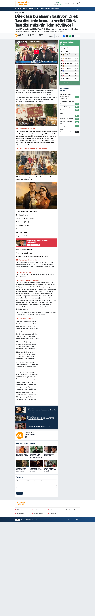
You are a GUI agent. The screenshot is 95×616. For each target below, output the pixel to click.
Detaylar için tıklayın (69, 83)
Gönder (19, 493)
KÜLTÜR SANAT (45, 8)
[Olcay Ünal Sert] (19, 435)
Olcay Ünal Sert (30, 434)
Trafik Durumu (53, 509)
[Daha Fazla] (73, 36)
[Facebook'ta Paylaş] (64, 36)
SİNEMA (36, 8)
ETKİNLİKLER (55, 8)
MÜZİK (31, 8)
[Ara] (77, 8)
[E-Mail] (26, 437)
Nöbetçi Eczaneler (21, 509)
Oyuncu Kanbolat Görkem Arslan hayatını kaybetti (21, 470)
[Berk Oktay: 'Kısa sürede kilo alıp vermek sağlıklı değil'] (36, 449)
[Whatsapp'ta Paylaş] (70, 36)
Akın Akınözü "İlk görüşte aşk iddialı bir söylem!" (36, 470)
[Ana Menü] (79, 8)
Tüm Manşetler (20, 513)
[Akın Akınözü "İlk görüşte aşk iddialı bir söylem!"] (36, 463)
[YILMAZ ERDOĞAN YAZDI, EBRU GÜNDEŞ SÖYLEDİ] (50, 463)
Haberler (17, 12)
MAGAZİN (25, 8)
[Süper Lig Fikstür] (78, 89)
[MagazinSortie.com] (23, 3)
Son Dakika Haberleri (38, 513)
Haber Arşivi (53, 513)
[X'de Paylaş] (67, 36)
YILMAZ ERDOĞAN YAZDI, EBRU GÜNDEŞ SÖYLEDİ (50, 470)
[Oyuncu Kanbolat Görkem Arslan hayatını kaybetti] (22, 463)
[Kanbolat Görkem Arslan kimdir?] (50, 449)
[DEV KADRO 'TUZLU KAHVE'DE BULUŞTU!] (22, 449)
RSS (18, 519)
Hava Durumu (37, 509)
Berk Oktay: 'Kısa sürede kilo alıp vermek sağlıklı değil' (36, 456)
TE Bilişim (78, 519)
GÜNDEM (18, 8)
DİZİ (23, 12)
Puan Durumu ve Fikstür (72, 509)
